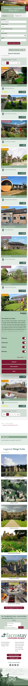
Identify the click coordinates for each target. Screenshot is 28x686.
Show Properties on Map (17, 50)
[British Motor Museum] (14, 591)
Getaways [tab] (4, 15)
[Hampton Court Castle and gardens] (14, 465)
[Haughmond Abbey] (14, 566)
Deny (14, 371)
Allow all (14, 361)
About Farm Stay (19, 644)
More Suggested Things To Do (14, 608)
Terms (15, 670)
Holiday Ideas (4, 24)
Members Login (14, 658)
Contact (21, 670)
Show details (20, 357)
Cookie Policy (8, 670)
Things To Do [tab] (18, 15)
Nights (3, 38)
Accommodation (5, 642)
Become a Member (14, 655)
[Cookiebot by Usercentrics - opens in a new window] (20, 313)
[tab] (17, 49)
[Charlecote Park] (14, 516)
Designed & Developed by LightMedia (15, 674)
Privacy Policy (19, 669)
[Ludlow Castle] (14, 490)
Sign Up (21, 627)
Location (3, 19)
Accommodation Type (6, 28)
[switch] (24, 342)
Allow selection (14, 366)
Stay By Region (9, 423)
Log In (13, 672)
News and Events (19, 642)
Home (2, 423)
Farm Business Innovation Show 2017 (11, 440)
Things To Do (5, 646)
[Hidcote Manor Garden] (14, 541)
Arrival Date (4, 33)
